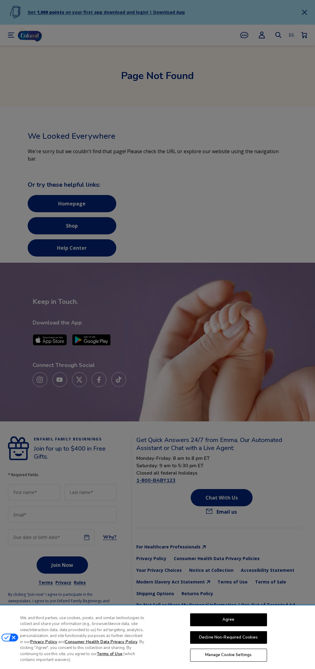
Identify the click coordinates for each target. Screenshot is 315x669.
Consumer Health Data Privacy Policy (101, 642)
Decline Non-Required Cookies (228, 637)
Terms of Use (109, 654)
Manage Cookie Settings (228, 655)
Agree (228, 619)
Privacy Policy (43, 642)
